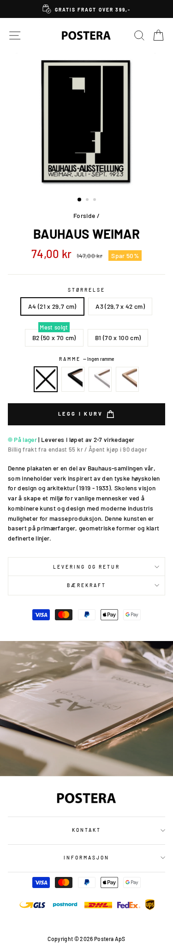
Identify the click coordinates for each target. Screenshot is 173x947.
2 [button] (88, 200)
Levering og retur (86, 567)
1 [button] (80, 200)
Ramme (86, 359)
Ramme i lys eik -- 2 (127, 379)
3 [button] (95, 200)
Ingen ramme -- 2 (46, 379)
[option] (86, 9)
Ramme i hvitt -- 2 (100, 379)
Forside (84, 215)
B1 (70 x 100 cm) (118, 337)
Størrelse (87, 290)
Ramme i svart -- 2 (73, 379)
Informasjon (87, 857)
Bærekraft (87, 585)
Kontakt (86, 830)
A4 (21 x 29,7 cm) (52, 306)
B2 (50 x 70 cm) (54, 337)
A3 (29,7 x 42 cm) (120, 306)
